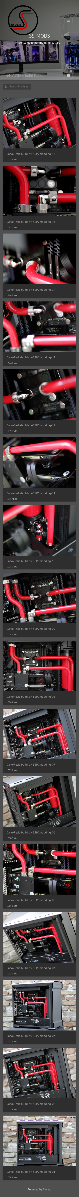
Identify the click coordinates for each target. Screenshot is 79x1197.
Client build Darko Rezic (30, 75)
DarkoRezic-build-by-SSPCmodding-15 (30, 221)
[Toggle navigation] (68, 20)
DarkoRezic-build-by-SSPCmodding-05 (30, 900)
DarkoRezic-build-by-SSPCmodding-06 (30, 832)
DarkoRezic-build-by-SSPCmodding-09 (30, 628)
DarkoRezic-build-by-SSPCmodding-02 (30, 1104)
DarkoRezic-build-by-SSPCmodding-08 (30, 696)
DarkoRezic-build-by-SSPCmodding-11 (30, 493)
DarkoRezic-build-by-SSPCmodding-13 (30, 357)
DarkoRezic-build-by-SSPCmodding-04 (30, 968)
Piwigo (47, 1189)
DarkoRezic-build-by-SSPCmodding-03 (30, 1036)
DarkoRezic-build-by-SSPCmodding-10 (30, 561)
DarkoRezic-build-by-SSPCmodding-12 (30, 425)
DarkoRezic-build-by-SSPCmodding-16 (30, 154)
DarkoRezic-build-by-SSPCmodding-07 (30, 764)
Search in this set (19, 86)
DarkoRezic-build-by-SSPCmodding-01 (30, 1171)
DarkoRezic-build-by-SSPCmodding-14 (30, 289)
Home (8, 75)
